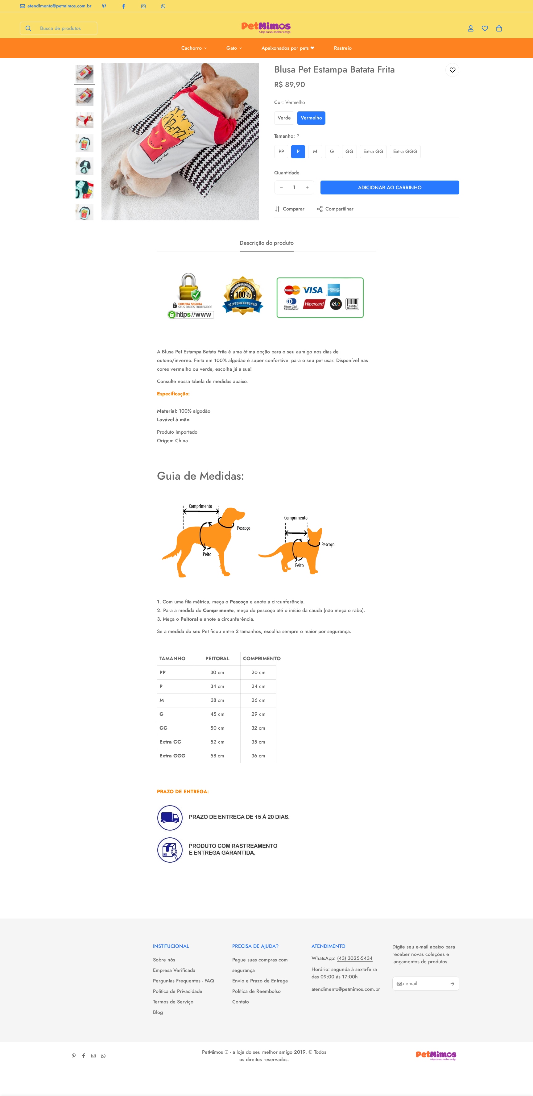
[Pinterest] (104, 6)
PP (281, 151)
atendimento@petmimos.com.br (346, 989)
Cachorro (191, 48)
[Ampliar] (246, 76)
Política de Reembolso (256, 991)
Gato (231, 48)
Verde (284, 117)
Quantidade (287, 172)
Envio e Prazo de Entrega (260, 980)
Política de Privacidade (177, 991)
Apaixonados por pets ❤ (288, 48)
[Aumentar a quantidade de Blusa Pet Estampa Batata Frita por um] (307, 187)
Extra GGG (405, 151)
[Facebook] (123, 6)
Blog (158, 1012)
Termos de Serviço (173, 1001)
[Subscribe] (452, 984)
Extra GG (373, 151)
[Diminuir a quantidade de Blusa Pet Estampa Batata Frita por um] (281, 187)
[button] (499, 28)
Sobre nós (164, 959)
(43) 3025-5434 (355, 958)
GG (349, 151)
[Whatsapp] (163, 6)
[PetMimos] (266, 28)
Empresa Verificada (174, 970)
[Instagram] (143, 6)
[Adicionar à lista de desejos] (452, 70)
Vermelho (311, 117)
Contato (240, 1001)
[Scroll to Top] (521, 1062)
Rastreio (343, 48)
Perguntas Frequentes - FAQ (183, 980)
